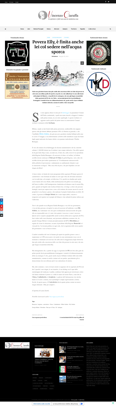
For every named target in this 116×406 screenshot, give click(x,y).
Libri (28, 29)
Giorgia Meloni (35, 307)
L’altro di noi (92, 29)
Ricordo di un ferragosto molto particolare (74, 377)
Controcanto (48, 377)
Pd (56, 307)
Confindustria (57, 304)
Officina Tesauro (37, 386)
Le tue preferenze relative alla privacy (65, 404)
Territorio (74, 29)
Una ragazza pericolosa (56, 296)
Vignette (82, 29)
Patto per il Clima (50, 307)
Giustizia (40, 380)
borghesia (40, 304)
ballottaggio (65, 113)
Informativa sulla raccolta (41, 404)
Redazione (55, 56)
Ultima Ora (35, 388)
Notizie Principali (38, 29)
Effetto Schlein (44, 134)
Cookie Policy (81, 399)
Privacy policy (74, 399)
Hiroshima (42, 307)
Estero (49, 29)
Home (22, 29)
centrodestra (46, 304)
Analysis (65, 29)
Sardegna (60, 307)
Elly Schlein (72, 304)
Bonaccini (34, 304)
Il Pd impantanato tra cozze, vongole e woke (75, 347)
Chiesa (51, 304)
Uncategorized (43, 388)
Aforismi (56, 29)
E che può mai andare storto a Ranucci (75, 357)
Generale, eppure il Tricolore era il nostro (73, 367)
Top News (66, 37)
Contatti (16, 2)
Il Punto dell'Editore (38, 383)
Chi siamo (11, 2)
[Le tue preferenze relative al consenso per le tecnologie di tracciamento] (113, 403)
